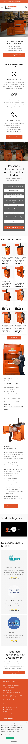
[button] (2, 7)
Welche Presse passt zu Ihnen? (14, 54)
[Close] (26, 722)
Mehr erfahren (11, 506)
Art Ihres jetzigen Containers (14, 194)
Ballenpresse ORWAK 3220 (20, 281)
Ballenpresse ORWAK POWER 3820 (20, 326)
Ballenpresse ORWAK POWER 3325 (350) (20, 303)
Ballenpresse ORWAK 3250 (7, 303)
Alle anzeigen (14, 337)
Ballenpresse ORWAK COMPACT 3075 (7, 258)
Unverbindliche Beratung (16, 666)
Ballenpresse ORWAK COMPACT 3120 (20, 258)
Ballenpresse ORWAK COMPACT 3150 (7, 281)
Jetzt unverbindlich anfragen (14, 672)
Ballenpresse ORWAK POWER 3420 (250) (7, 326)
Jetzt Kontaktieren (14, 137)
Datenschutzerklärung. (7, 734)
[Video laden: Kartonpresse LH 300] (14, 529)
